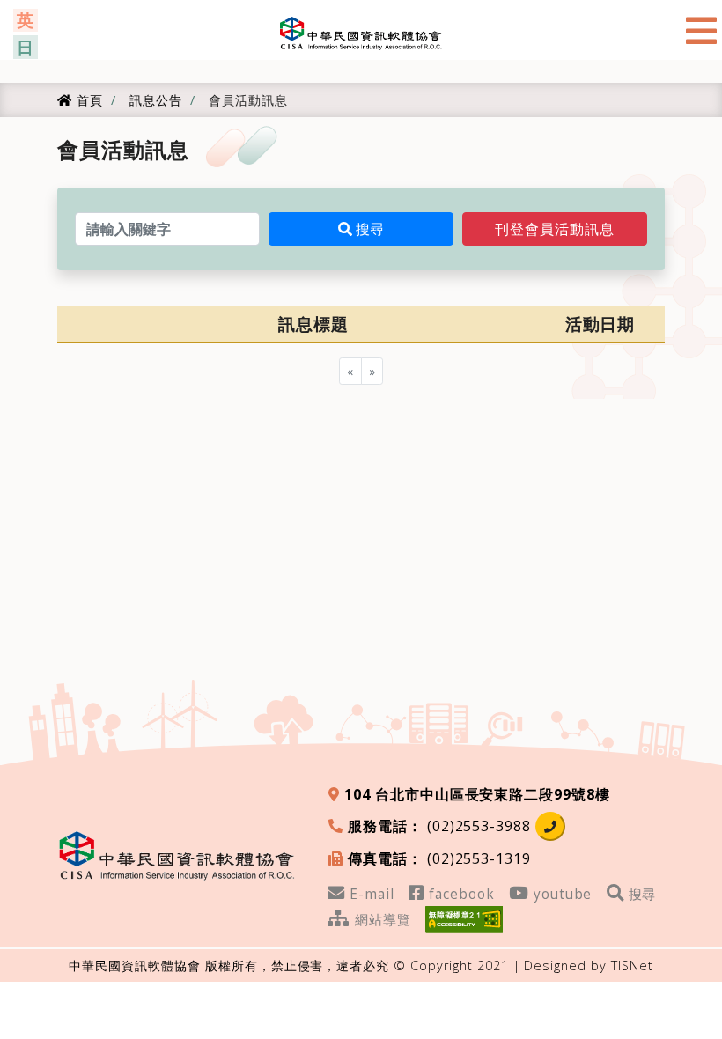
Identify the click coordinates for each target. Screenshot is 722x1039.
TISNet (632, 965)
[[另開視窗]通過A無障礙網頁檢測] (464, 918)
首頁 (87, 100)
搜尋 (367, 229)
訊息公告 (153, 100)
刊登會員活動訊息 (555, 229)
